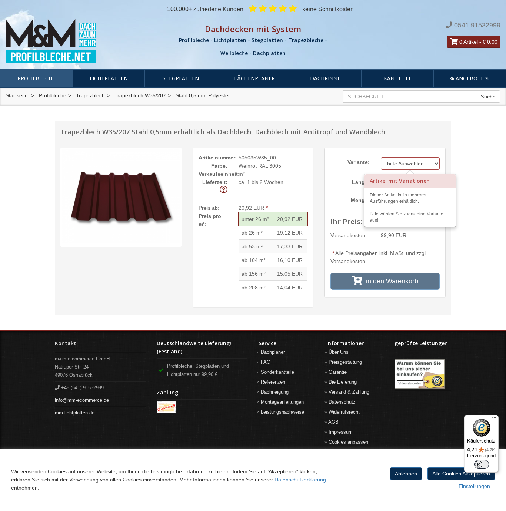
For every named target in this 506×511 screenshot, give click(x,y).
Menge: (360, 200)
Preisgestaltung (345, 362)
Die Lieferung (343, 382)
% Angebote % (470, 78)
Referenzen (273, 382)
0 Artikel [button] (468, 42)
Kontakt (65, 343)
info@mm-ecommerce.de (82, 400)
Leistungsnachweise (282, 412)
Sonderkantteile (277, 372)
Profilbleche (36, 78)
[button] (223, 190)
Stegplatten (181, 78)
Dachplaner (273, 352)
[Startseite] (84, 41)
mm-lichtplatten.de (74, 413)
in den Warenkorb (390, 281)
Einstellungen (474, 486)
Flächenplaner (253, 78)
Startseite (17, 95)
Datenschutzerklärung (300, 480)
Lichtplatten (109, 78)
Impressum (341, 432)
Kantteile (398, 78)
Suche (488, 97)
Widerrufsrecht (344, 412)
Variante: (358, 162)
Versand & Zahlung (349, 392)
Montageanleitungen (282, 402)
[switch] (481, 464)
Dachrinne (325, 78)
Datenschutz (342, 402)
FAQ (265, 362)
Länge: (361, 182)
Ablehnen (406, 474)
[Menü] (494, 419)
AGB (333, 422)
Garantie (338, 372)
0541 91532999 (477, 25)
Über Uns (339, 352)
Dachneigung (275, 392)
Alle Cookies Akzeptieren (461, 474)
